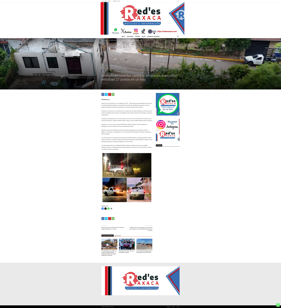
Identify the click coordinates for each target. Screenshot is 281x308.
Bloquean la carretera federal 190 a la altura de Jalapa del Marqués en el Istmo (112, 228)
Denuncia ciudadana (153, 36)
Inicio (123, 36)
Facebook (159, 145)
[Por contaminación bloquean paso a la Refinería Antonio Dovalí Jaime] (144, 244)
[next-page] (105, 258)
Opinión (137, 36)
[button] (178, 36)
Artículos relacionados (107, 235)
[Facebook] (178, 1)
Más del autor (118, 235)
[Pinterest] (109, 94)
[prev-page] (102, 258)
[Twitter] (106, 94)
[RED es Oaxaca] (140, 18)
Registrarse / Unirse (116, 1)
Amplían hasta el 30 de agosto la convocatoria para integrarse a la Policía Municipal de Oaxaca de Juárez (141, 229)
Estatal (106, 40)
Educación (130, 36)
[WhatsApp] (113, 94)
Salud (143, 36)
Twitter (173, 306)
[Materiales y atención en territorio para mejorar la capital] (127, 244)
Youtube (178, 306)
